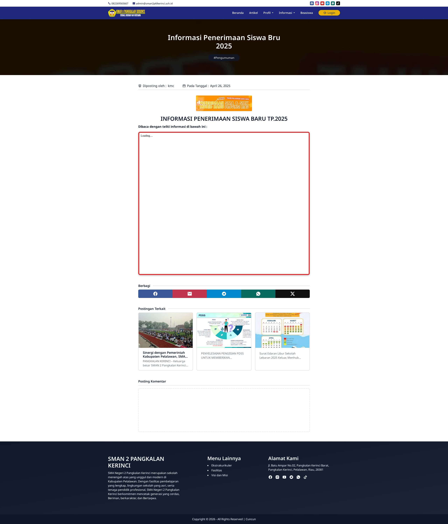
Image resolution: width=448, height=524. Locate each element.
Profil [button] (267, 13)
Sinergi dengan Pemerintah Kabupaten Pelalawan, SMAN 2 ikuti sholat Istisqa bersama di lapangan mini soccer (165, 354)
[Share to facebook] (155, 294)
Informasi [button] (285, 13)
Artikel (253, 13)
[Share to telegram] (224, 294)
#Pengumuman (224, 58)
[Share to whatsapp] (258, 294)
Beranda (238, 13)
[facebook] (312, 3)
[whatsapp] (333, 3)
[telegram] (328, 3)
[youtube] (322, 3)
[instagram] (317, 3)
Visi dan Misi (219, 475)
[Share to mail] (190, 294)
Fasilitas (216, 470)
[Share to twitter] (292, 294)
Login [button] (331, 13)
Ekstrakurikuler (221, 465)
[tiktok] (338, 3)
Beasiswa (306, 13)
